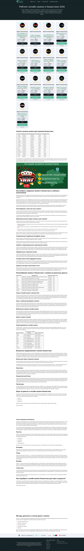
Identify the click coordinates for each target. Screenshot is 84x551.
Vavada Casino (48, 547)
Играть (22, 43)
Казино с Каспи (45, 1)
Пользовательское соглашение (61, 541)
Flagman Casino (48, 544)
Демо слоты (33, 1)
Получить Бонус (62, 43)
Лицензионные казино (54, 1)
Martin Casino (48, 541)
